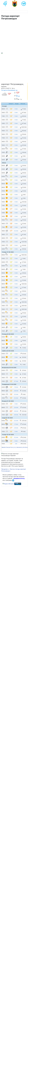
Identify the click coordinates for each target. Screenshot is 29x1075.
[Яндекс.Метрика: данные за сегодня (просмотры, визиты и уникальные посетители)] (8, 484)
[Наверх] (26, 1072)
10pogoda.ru (5, 469)
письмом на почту (19, 478)
